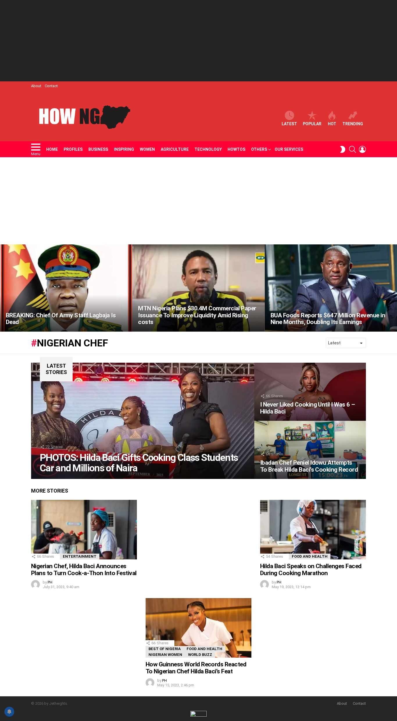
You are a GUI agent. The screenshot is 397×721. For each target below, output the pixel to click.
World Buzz (200, 654)
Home (52, 149)
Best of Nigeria (165, 649)
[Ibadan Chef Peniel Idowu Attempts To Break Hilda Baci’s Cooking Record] (310, 450)
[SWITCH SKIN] (342, 149)
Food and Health (310, 556)
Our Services (289, 149)
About (36, 86)
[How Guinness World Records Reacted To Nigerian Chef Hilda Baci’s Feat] (198, 628)
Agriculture (175, 149)
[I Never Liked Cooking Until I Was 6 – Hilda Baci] (310, 392)
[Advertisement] (198, 40)
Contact (51, 86)
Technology (208, 149)
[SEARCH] (352, 149)
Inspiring (124, 149)
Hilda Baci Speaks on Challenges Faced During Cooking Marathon (311, 570)
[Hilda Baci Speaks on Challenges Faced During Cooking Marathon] (313, 529)
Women (147, 149)
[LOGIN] (362, 149)
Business (98, 149)
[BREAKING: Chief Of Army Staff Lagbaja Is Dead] (66, 288)
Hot (332, 123)
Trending (352, 123)
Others (259, 149)
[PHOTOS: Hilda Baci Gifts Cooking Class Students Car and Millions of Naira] (142, 421)
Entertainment (79, 556)
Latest (289, 123)
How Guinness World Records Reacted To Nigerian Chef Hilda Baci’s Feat (196, 668)
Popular (312, 123)
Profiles (73, 149)
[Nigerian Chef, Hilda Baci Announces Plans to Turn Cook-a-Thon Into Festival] (84, 529)
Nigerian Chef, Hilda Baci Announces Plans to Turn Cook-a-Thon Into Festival (84, 570)
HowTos (236, 149)
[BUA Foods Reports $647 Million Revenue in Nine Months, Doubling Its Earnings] (331, 288)
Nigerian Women (165, 654)
